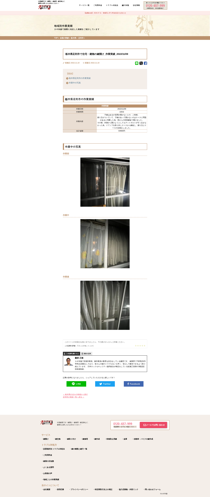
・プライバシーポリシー (78, 489)
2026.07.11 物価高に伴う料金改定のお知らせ (105, 13)
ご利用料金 (97, 5)
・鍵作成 (96, 439)
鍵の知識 (125, 5)
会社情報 (136, 5)
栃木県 (73, 38)
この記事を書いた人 (72, 353)
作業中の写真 (75, 83)
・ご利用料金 (47, 455)
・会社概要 (46, 489)
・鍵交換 (56, 439)
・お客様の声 (47, 473)
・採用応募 (59, 489)
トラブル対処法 (112, 5)
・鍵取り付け (70, 439)
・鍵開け (45, 439)
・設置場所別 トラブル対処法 (53, 449)
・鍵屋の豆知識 (48, 461)
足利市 (81, 38)
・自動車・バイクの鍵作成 (142, 439)
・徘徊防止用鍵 (111, 439)
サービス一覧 (84, 5)
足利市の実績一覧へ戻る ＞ (73, 397)
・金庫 (124, 439)
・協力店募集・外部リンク (127, 489)
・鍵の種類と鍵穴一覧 (78, 449)
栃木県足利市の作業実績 (80, 78)
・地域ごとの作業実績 (50, 479)
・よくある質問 (48, 467)
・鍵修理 (84, 439)
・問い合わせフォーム (152, 489)
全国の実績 (64, 38)
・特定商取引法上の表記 (102, 489)
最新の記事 (87, 353)
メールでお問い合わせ (155, 425)
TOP (56, 38)
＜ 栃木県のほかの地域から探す (75, 394)
